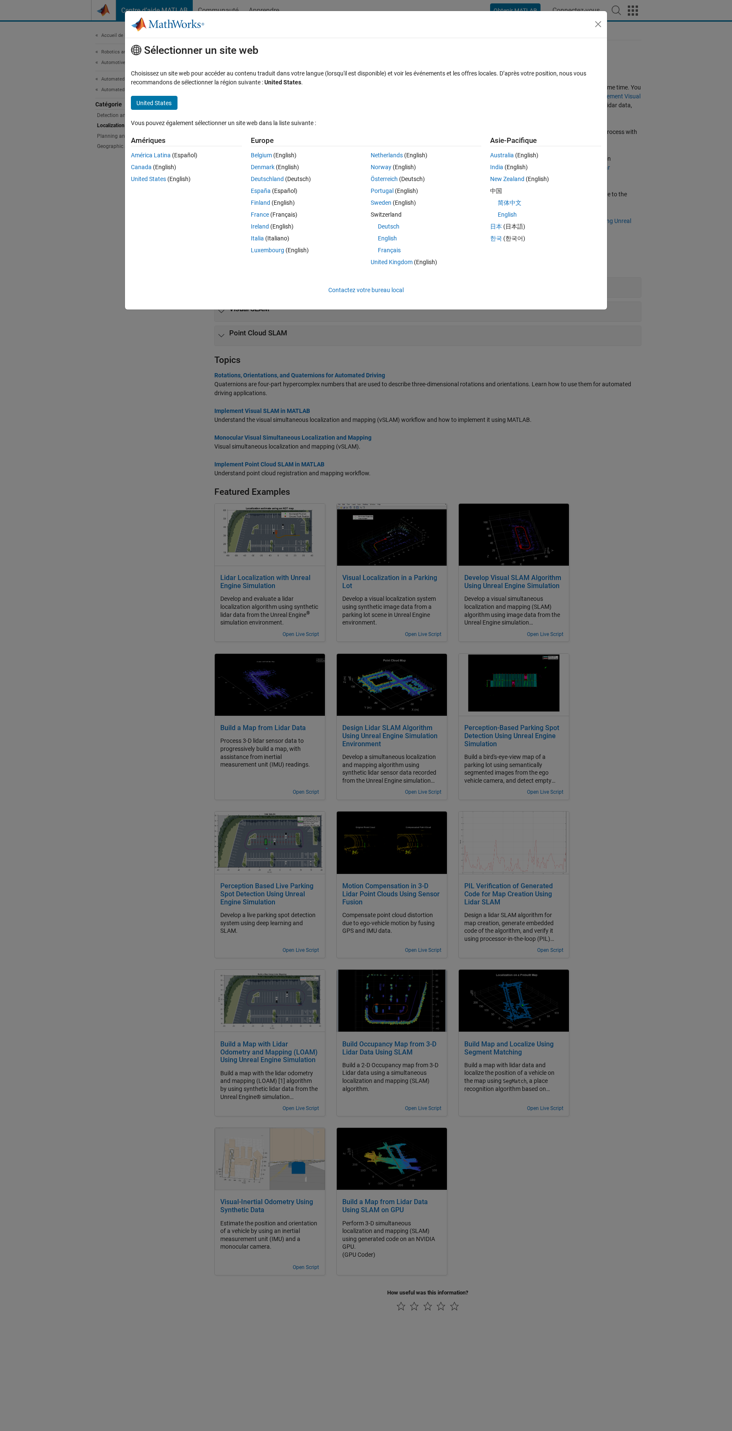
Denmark (262, 167)
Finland (260, 202)
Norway (381, 167)
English (387, 238)
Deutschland (267, 179)
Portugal (382, 190)
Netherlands (387, 155)
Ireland (260, 226)
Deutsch (388, 226)
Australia (502, 155)
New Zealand (507, 179)
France (260, 214)
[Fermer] (598, 24)
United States (148, 179)
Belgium (261, 155)
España (261, 190)
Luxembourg (267, 250)
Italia (257, 238)
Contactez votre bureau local (366, 290)
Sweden (381, 202)
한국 (496, 238)
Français (389, 250)
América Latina (151, 155)
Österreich (384, 179)
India (496, 167)
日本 (496, 226)
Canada (141, 167)
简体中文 (509, 202)
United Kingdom (392, 262)
